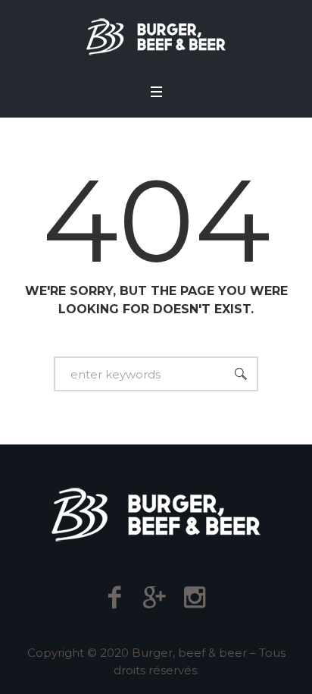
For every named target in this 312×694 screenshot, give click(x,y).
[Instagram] (195, 597)
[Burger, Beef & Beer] (156, 36)
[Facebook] (114, 597)
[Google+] (154, 597)
